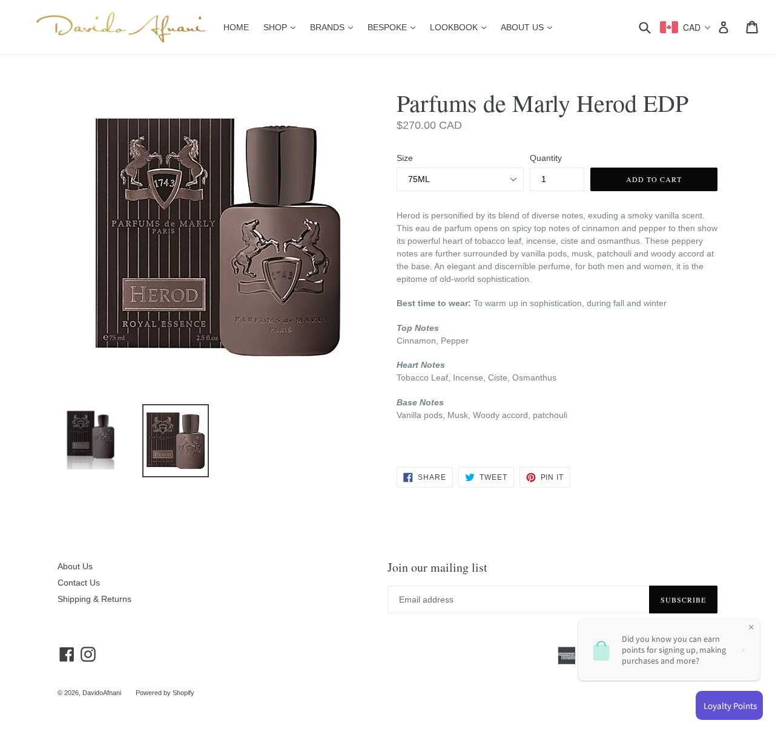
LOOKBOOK (461, 27)
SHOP (282, 27)
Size (405, 158)
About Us (75, 566)
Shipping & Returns (94, 599)
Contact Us (79, 582)
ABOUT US (529, 27)
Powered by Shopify (165, 692)
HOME (236, 27)
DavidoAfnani (101, 692)
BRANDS (334, 27)
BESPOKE (394, 27)
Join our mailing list (437, 567)
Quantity (546, 158)
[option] (81, 439)
